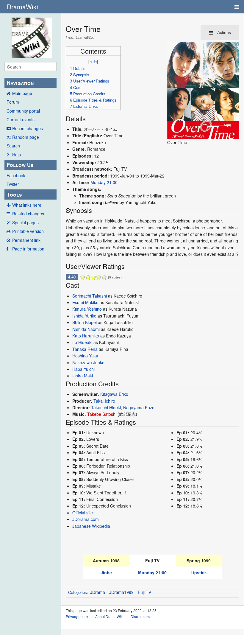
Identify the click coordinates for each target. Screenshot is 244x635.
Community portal (23, 111)
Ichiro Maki (82, 376)
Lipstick (198, 572)
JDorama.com (85, 519)
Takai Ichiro (104, 401)
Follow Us (20, 164)
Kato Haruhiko (85, 336)
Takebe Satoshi (101, 414)
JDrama (97, 592)
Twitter (13, 184)
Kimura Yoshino (87, 309)
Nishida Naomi (86, 329)
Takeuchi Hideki (106, 407)
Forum (13, 102)
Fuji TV (144, 592)
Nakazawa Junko (88, 362)
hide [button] (93, 61)
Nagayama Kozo (138, 407)
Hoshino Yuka (85, 356)
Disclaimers (140, 616)
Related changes (28, 214)
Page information (28, 249)
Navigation (20, 82)
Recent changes (27, 128)
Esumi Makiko (85, 302)
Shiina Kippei (84, 322)
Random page (25, 137)
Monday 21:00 (104, 182)
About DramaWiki (109, 616)
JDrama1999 (121, 592)
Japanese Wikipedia (91, 526)
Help (16, 155)
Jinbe (106, 572)
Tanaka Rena (85, 349)
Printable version (28, 231)
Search (13, 146)
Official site (82, 513)
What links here (26, 205)
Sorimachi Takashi (89, 296)
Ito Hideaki (82, 342)
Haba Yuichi (83, 369)
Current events (21, 119)
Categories (77, 592)
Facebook (16, 175)
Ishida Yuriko (84, 316)
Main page (22, 93)
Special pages (25, 222)
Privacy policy (77, 616)
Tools (14, 194)
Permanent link (26, 240)
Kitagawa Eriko (114, 394)
